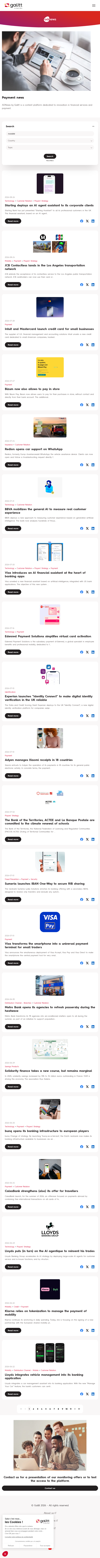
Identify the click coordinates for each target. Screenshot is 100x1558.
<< (21, 1409)
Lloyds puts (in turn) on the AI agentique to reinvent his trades (50, 1251)
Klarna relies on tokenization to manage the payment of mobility (46, 1313)
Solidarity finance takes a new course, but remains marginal (48, 1071)
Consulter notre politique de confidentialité (19, 1537)
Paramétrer (28, 1546)
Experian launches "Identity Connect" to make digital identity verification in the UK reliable (48, 698)
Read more (13, 221)
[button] (5, 1554)
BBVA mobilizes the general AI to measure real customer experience (45, 511)
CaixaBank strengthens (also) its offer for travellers (41, 1191)
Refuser (11, 1546)
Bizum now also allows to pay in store (32, 389)
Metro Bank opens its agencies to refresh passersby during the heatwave (50, 1009)
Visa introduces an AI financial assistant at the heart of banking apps (45, 574)
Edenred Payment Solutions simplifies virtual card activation (48, 636)
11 (70, 1409)
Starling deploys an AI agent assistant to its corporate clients (49, 205)
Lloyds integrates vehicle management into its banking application (44, 1376)
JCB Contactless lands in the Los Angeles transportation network (45, 267)
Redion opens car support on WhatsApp (34, 449)
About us (49, 1513)
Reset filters (50, 160)
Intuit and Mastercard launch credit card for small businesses (49, 329)
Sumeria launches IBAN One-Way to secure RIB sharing (45, 884)
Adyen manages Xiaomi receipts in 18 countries (39, 760)
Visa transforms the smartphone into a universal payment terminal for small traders (46, 945)
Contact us (50, 1488)
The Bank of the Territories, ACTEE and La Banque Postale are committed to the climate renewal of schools (50, 822)
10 (67, 1409)
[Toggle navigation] (93, 5)
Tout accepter (45, 1546)
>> (79, 1409)
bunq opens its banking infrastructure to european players (47, 1131)
